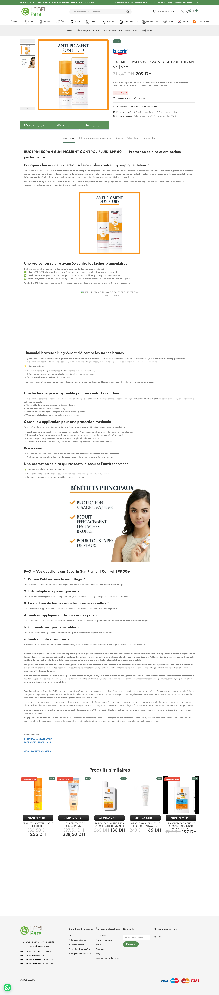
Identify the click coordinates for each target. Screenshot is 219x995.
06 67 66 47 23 (46, 963)
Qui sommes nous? (139, 2)
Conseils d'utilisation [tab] (127, 138)
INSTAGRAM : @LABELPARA (38, 739)
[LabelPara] (34, 11)
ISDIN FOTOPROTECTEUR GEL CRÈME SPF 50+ (74, 824)
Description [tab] (69, 138)
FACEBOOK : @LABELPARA (37, 742)
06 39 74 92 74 (48, 955)
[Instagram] (159, 937)
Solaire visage (82, 30)
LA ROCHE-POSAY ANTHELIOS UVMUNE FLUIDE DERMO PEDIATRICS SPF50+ (181, 826)
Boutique (162, 2)
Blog (170, 2)
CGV (71, 935)
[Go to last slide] (27, 41)
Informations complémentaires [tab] (95, 138)
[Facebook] (155, 937)
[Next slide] (27, 108)
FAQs (152, 2)
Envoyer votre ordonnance (186, 2)
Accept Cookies (184, 985)
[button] (27, 50)
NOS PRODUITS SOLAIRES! (38, 751)
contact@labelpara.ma (39, 946)
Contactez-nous (122, 2)
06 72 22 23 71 (49, 959)
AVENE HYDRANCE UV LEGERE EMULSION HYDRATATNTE (145, 824)
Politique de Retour (77, 940)
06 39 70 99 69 (45, 951)
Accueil (70, 30)
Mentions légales (76, 944)
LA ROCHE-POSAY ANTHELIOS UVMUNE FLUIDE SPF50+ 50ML (109, 824)
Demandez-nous (123, 98)
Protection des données (79, 949)
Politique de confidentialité (81, 953)
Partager (141, 98)
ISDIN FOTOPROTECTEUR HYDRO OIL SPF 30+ (38, 824)
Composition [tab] (149, 138)
